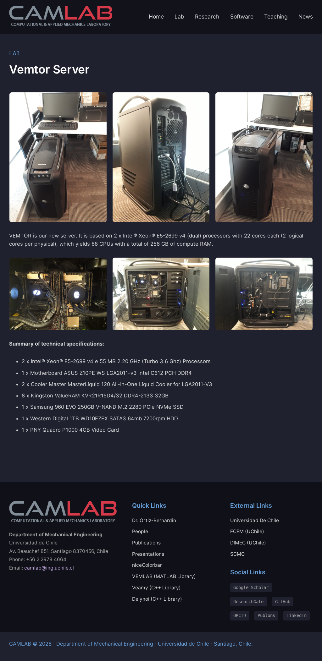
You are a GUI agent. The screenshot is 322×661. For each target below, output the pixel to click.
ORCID (239, 615)
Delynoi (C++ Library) (157, 599)
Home (156, 17)
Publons (266, 615)
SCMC (237, 554)
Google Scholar (251, 587)
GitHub (282, 601)
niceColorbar (147, 565)
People (140, 531)
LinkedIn (296, 615)
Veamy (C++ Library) (156, 588)
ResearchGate (248, 601)
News (305, 17)
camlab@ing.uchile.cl (49, 568)
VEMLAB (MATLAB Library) (164, 576)
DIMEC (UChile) (248, 543)
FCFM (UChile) (247, 531)
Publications (146, 543)
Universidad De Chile (254, 520)
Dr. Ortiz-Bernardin (154, 520)
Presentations (148, 554)
